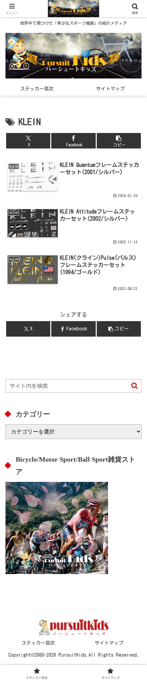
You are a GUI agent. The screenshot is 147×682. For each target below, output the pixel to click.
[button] (119, 140)
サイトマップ (109, 643)
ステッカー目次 (38, 643)
